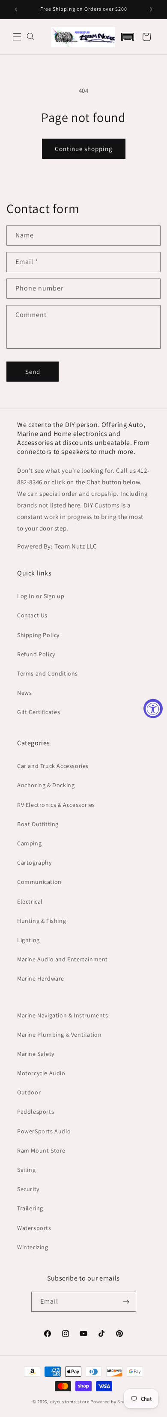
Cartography (34, 862)
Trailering (30, 1208)
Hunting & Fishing (41, 921)
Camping (29, 843)
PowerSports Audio (44, 1131)
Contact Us (32, 615)
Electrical (30, 901)
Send (32, 372)
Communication (39, 882)
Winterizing (32, 1247)
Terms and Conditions (47, 673)
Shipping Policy (38, 635)
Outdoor (29, 1092)
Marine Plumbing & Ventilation (59, 1034)
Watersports (34, 1228)
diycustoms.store (69, 1402)
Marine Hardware (40, 978)
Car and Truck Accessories (53, 766)
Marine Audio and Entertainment (62, 959)
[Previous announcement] (15, 9)
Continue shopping (84, 149)
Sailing (26, 1170)
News (24, 693)
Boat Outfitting (38, 824)
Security (28, 1189)
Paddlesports (35, 1111)
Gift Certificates (38, 712)
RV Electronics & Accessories (56, 805)
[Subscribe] (126, 1302)
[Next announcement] (151, 9)
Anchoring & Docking (46, 785)
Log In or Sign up (40, 596)
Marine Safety (35, 1054)
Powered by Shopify (112, 1402)
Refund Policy (36, 654)
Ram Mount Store (41, 1150)
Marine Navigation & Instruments (62, 1015)
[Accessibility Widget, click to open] (153, 708)
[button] (17, 36)
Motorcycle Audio (41, 1073)
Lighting (28, 940)
